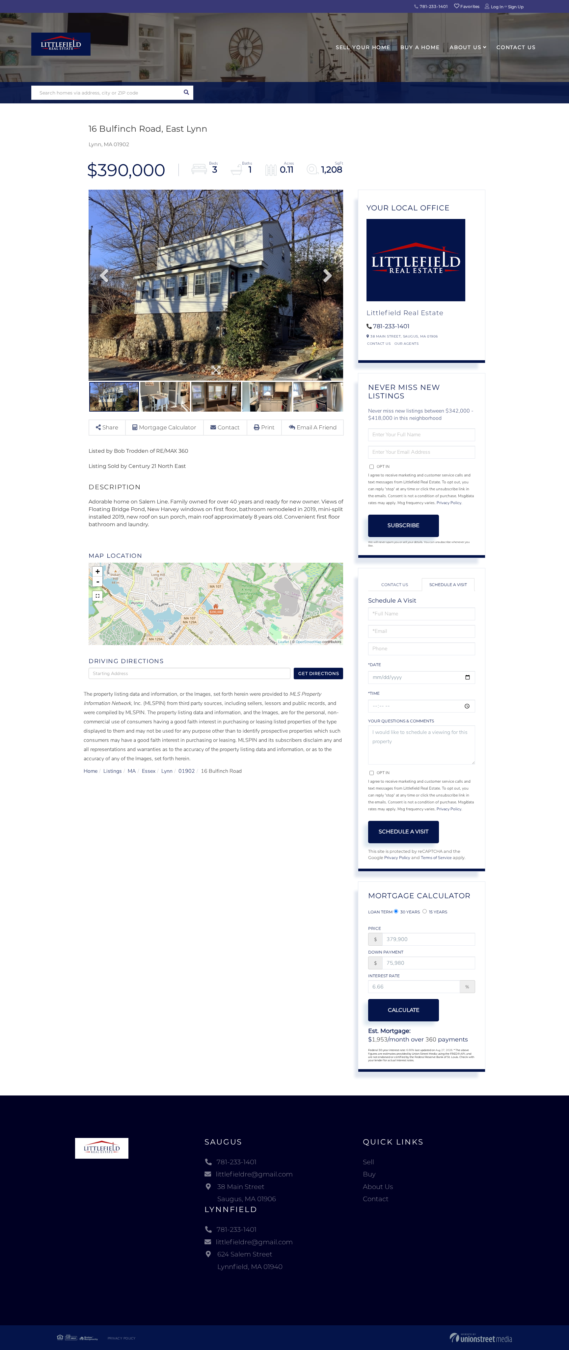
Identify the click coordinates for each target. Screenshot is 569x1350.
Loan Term (380, 911)
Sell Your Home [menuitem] (363, 47)
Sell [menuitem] (368, 1162)
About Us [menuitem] (465, 47)
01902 (186, 771)
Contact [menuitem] (376, 1199)
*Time (374, 693)
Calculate (404, 1010)
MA (132, 771)
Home (90, 771)
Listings (112, 771)
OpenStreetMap (308, 641)
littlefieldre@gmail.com (254, 1174)
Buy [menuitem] (369, 1174)
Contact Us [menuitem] (516, 47)
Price (374, 928)
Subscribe (404, 525)
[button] (186, 93)
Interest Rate (384, 975)
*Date (374, 664)
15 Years (437, 911)
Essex (148, 771)
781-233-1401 (433, 6)
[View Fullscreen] (97, 596)
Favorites (469, 6)
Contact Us (379, 343)
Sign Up (516, 6)
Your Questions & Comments (401, 720)
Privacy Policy (449, 502)
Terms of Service (436, 858)
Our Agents (406, 343)
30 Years (409, 911)
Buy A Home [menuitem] (420, 47)
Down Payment (385, 952)
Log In (497, 6)
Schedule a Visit (448, 584)
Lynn (167, 771)
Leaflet (283, 641)
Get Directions (318, 673)
